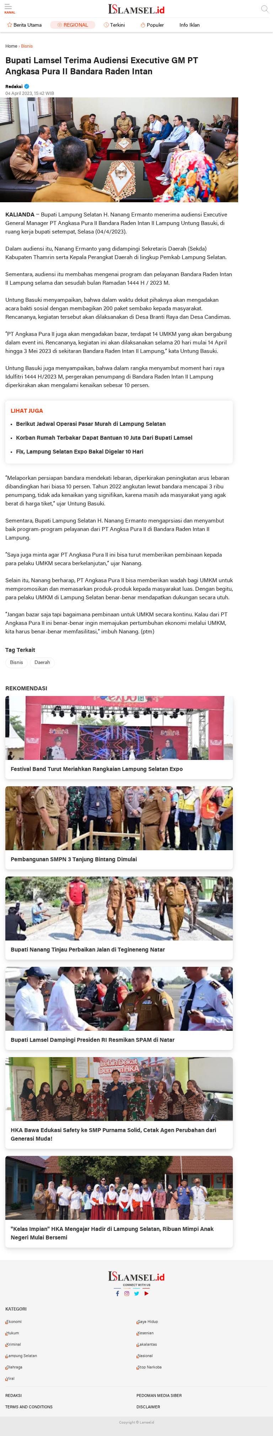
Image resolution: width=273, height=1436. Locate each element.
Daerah (42, 662)
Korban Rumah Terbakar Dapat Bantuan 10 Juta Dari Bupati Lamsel (104, 438)
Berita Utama (28, 25)
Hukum (12, 1333)
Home (11, 46)
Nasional (145, 1356)
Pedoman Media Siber (159, 1396)
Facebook (117, 1303)
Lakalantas (147, 1345)
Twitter (136, 1303)
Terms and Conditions (29, 1407)
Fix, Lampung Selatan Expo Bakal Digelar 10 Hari (79, 452)
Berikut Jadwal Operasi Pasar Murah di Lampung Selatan (91, 424)
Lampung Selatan (21, 1356)
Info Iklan (190, 25)
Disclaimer (148, 1407)
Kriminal (13, 1345)
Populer (155, 25)
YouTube (146, 1303)
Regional (76, 25)
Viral (10, 1379)
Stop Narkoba (150, 1367)
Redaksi (13, 1396)
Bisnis (16, 662)
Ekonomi (14, 1322)
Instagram (126, 1303)
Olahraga (14, 1367)
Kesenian (146, 1333)
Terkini (117, 25)
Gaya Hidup (148, 1322)
